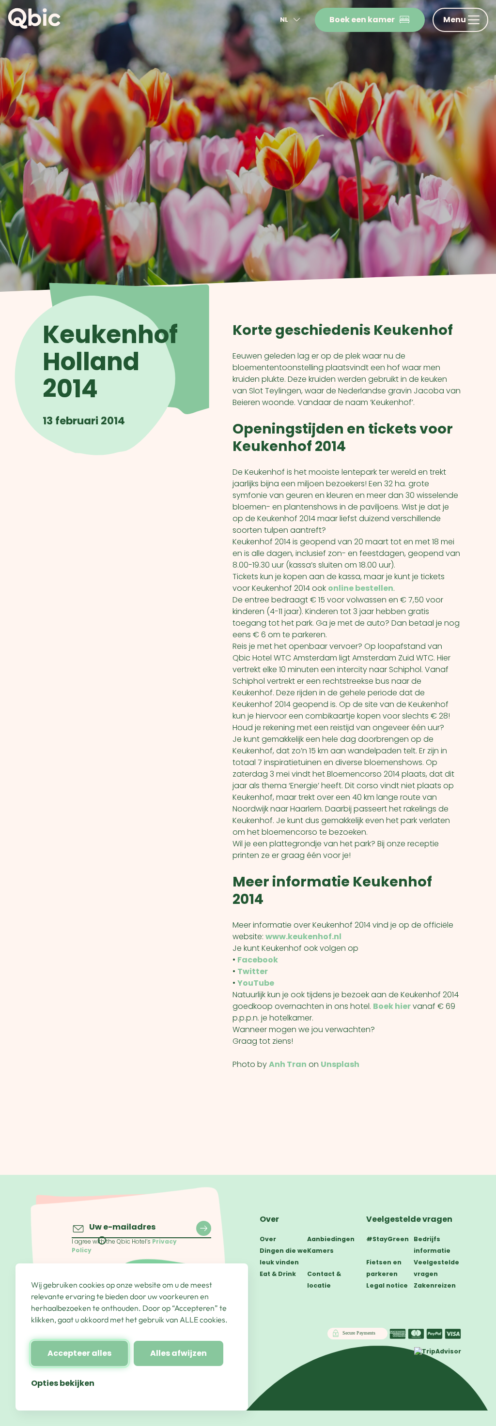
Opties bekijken (62, 1383)
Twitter (252, 971)
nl (284, 19)
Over (269, 1219)
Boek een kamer (362, 19)
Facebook (257, 959)
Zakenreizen (435, 1285)
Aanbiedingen (331, 1239)
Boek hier (392, 1006)
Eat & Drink (278, 1274)
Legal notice (387, 1285)
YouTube (255, 983)
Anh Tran (288, 1064)
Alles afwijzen (178, 1353)
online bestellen (360, 588)
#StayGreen (387, 1239)
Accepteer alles (79, 1353)
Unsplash (340, 1064)
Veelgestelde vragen (409, 1219)
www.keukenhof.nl (303, 936)
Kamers (320, 1250)
